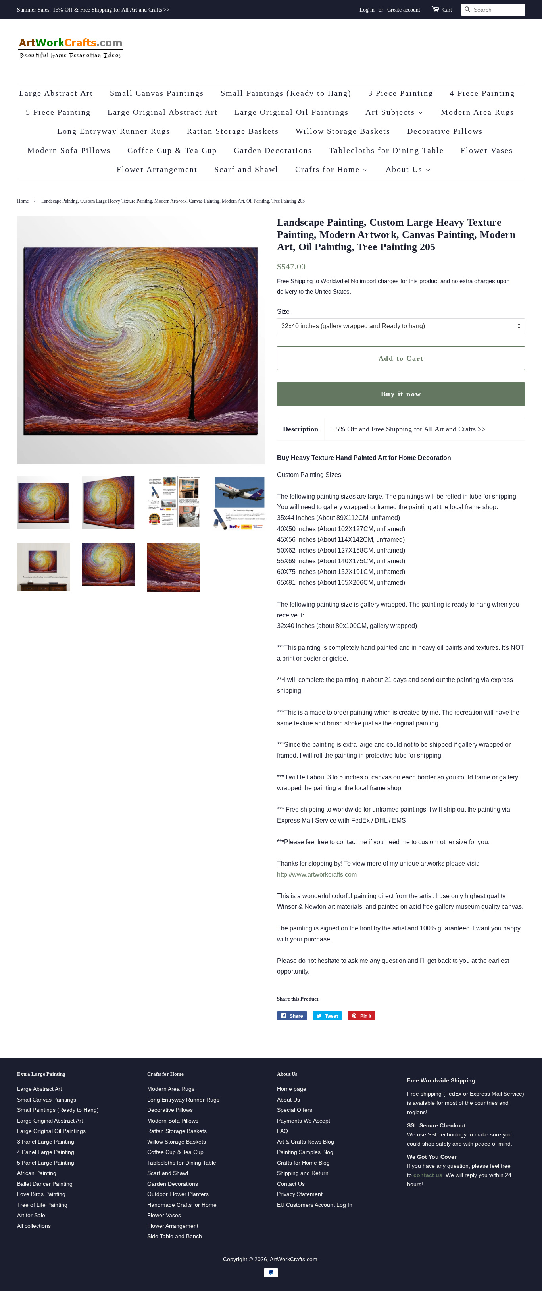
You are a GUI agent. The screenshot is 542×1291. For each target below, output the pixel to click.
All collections (34, 1226)
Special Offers (294, 1110)
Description (300, 429)
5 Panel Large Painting (45, 1163)
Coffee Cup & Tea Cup (172, 150)
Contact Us (291, 1184)
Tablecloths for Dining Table (386, 150)
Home (23, 201)
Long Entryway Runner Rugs (113, 131)
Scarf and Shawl (246, 169)
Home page (291, 1089)
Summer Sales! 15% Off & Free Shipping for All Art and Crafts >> (93, 10)
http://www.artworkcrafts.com (317, 874)
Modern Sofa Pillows (69, 150)
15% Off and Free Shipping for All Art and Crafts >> (409, 429)
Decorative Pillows (445, 131)
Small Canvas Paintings (157, 93)
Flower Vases (487, 150)
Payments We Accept (303, 1121)
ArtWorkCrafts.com (293, 1259)
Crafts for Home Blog (303, 1163)
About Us (405, 169)
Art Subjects (391, 112)
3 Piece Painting (400, 93)
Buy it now (401, 394)
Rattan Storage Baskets (233, 131)
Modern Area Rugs (477, 112)
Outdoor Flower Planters (178, 1194)
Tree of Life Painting (42, 1205)
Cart (447, 10)
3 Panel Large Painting (45, 1142)
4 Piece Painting (482, 93)
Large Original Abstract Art (163, 112)
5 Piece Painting (58, 112)
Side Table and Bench (174, 1236)
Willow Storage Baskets (343, 131)
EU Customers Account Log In (314, 1205)
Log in (367, 10)
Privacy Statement (300, 1194)
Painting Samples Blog (305, 1152)
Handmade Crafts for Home (182, 1205)
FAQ (282, 1131)
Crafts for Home (329, 169)
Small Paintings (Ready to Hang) (286, 93)
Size (283, 311)
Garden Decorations (273, 150)
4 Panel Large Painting (45, 1152)
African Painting (36, 1173)
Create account (403, 10)
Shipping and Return (303, 1173)
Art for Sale (31, 1215)
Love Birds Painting (41, 1194)
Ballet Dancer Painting (45, 1184)
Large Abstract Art (56, 93)
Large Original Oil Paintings (291, 112)
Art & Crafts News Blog (305, 1142)
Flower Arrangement (157, 169)
